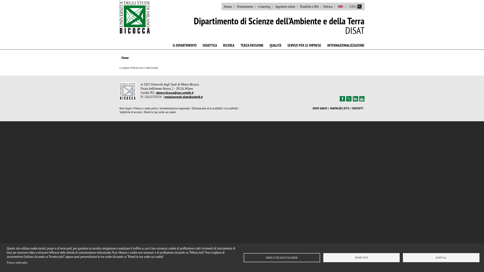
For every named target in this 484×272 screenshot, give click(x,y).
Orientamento (245, 6)
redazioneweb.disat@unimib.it (183, 97)
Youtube (362, 98)
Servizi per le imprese (304, 45)
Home (125, 58)
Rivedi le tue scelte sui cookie (282, 257)
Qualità (275, 45)
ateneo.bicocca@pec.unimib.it (175, 92)
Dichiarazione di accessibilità (207, 108)
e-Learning (264, 6)
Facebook (342, 98)
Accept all (441, 257)
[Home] (134, 17)
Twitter (348, 98)
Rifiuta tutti (361, 257)
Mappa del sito (339, 108)
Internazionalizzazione (346, 45)
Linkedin (355, 98)
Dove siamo (320, 108)
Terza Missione (252, 45)
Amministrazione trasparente (175, 108)
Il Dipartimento (185, 45)
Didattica (210, 45)
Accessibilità (231, 108)
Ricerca (228, 45)
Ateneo (228, 6)
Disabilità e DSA (309, 6)
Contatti (357, 108)
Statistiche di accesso (130, 112)
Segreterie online (285, 6)
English (340, 7)
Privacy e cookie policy (17, 262)
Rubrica (327, 6)
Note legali (125, 108)
